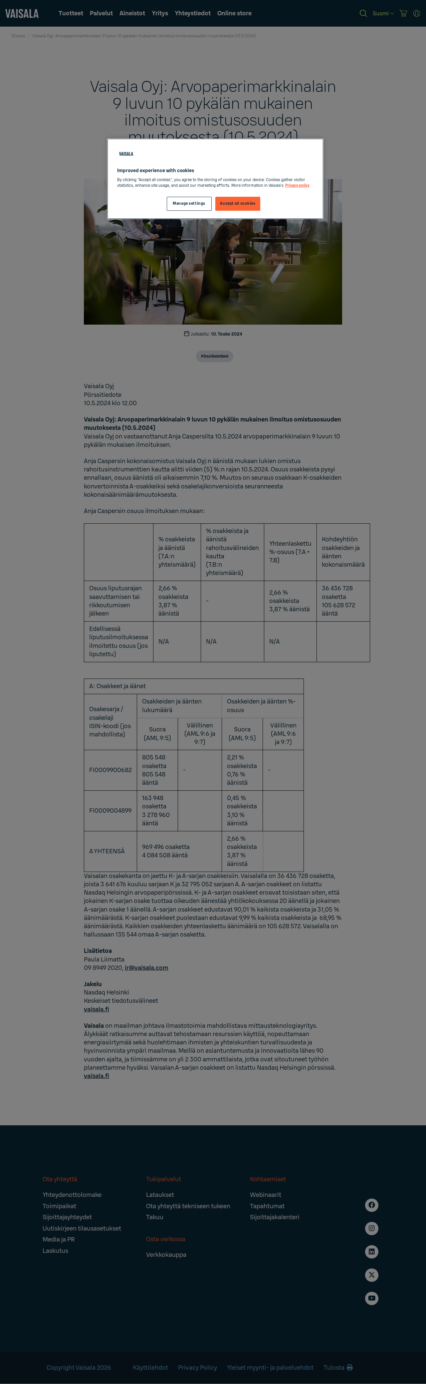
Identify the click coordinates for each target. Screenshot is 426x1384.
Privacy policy (297, 185)
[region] (215, 178)
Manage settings (189, 203)
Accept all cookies (237, 203)
